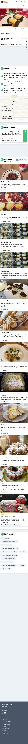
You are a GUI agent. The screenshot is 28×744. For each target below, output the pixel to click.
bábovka (5, 425)
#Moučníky (5, 277)
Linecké (5, 271)
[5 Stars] (25, 39)
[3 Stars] (22, 39)
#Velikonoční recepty (17, 524)
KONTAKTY (4, 710)
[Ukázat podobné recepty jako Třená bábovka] (2, 433)
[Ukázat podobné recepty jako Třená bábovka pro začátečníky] (2, 492)
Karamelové (6, 301)
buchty (4, 395)
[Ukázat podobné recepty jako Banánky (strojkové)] (2, 250)
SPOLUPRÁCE (5, 733)
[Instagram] (2, 713)
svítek (4, 364)
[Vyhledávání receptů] (19, 2)
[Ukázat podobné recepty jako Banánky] (2, 221)
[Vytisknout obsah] (26, 48)
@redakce (6, 39)
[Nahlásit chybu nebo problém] (26, 41)
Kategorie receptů (5, 730)
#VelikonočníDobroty (7, 524)
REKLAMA (4, 716)
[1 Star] (19, 39)
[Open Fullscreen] (26, 24)
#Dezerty (5, 340)
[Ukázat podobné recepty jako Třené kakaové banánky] (2, 190)
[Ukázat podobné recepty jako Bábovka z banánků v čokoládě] (2, 464)
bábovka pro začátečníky (9, 485)
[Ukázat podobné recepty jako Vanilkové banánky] (2, 340)
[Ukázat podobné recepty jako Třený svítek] (2, 370)
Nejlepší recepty (5, 728)
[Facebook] (5, 713)
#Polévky (5, 370)
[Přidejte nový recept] (22, 2)
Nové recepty (4, 726)
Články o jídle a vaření (6, 721)
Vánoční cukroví (7, 24)
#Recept (5, 190)
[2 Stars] (21, 39)
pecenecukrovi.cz (7, 704)
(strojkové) (6, 242)
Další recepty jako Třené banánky (21, 160)
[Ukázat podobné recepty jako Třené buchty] (2, 402)
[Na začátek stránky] (25, 736)
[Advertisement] (14, 55)
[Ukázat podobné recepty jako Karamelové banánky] (2, 309)
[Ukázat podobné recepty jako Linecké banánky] (2, 278)
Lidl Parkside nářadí (6, 719)
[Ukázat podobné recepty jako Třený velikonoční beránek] (2, 525)
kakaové (7, 182)
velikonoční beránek (8, 516)
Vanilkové (6, 332)
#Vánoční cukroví (6, 221)
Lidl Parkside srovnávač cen (8, 717)
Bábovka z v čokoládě (9, 458)
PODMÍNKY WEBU (6, 724)
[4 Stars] (24, 39)
